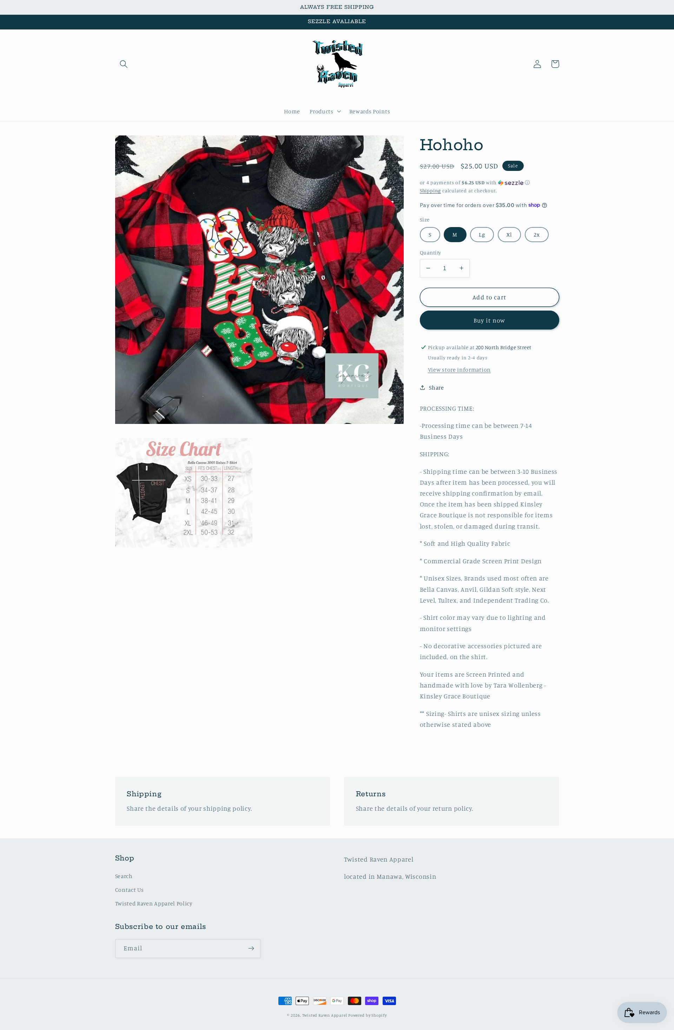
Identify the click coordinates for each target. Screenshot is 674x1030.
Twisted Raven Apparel (324, 1015)
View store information (459, 369)
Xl (509, 234)
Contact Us (129, 889)
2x (537, 234)
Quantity (430, 252)
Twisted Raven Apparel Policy (154, 903)
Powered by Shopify (367, 1015)
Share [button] (436, 387)
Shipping (430, 190)
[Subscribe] (251, 948)
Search (124, 875)
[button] (124, 64)
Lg (482, 234)
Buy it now (489, 320)
